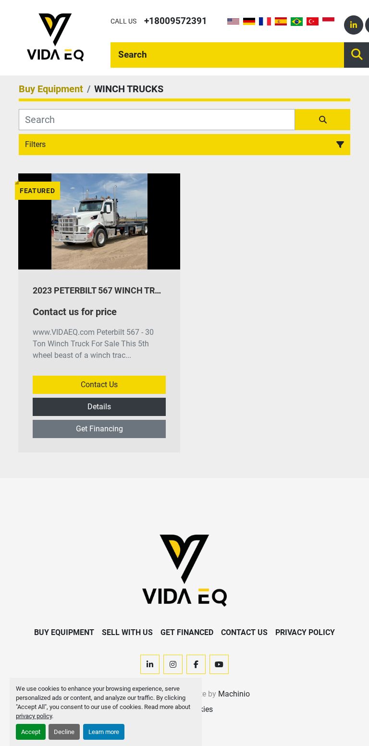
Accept (30, 731)
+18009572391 (175, 20)
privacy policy (34, 716)
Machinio (234, 693)
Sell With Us (127, 632)
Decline (64, 731)
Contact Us (99, 384)
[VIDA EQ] (184, 570)
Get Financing (99, 428)
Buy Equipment (64, 632)
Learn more (103, 731)
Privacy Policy (305, 632)
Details (99, 406)
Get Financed (186, 632)
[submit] (322, 119)
